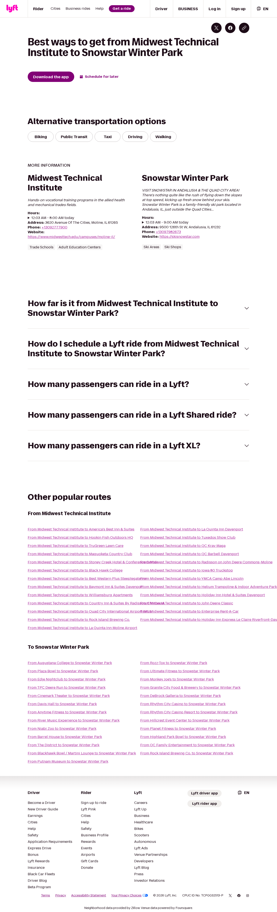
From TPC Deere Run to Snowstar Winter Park (66, 687)
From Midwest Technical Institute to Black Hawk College (75, 570)
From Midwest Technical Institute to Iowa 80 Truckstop (186, 570)
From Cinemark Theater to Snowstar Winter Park (69, 695)
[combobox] (262, 8)
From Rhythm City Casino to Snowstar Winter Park (182, 703)
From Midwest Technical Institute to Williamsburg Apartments (80, 595)
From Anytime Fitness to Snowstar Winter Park (67, 712)
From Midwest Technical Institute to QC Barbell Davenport (189, 553)
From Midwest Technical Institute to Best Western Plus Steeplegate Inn (87, 578)
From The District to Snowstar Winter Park (63, 745)
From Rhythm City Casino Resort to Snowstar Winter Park (188, 712)
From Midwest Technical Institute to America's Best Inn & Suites (81, 529)
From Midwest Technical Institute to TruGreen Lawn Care (75, 545)
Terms (45, 895)
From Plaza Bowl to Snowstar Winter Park (63, 671)
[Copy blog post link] (244, 28)
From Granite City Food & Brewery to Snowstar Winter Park (190, 687)
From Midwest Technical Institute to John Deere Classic (186, 603)
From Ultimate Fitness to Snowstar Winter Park (180, 671)
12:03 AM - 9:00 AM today (167, 222)
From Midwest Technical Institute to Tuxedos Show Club (187, 537)
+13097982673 (168, 231)
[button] (138, 308)
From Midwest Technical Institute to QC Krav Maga (182, 545)
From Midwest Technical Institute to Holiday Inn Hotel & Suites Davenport (202, 595)
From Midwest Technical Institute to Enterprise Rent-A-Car (189, 611)
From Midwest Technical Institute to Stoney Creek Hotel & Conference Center (93, 562)
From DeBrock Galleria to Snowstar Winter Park (180, 695)
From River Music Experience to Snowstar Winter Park (73, 720)
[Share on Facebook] (230, 28)
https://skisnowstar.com (179, 236)
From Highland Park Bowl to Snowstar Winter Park (183, 736)
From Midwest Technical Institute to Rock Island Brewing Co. (79, 619)
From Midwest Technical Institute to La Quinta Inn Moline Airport (82, 627)
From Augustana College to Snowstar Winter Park (70, 662)
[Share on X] (216, 28)
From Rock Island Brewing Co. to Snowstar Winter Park (186, 753)
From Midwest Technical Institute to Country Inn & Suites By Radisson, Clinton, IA (96, 603)
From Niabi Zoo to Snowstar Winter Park (62, 728)
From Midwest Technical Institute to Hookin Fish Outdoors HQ (80, 537)
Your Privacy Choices (126, 895)
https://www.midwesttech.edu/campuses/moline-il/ (71, 236)
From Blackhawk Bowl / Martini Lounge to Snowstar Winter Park (82, 753)
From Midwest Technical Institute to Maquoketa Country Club (80, 553)
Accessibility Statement (88, 895)
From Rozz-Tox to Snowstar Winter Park (173, 662)
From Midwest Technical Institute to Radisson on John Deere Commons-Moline (206, 562)
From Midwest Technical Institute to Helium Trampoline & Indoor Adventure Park (208, 586)
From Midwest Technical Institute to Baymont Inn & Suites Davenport (86, 586)
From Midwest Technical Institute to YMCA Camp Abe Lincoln (191, 578)
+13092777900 (54, 227)
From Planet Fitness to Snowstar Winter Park (178, 728)
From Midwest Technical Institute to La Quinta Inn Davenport (191, 529)
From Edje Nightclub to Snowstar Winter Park (66, 679)
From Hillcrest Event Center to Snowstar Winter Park (184, 720)
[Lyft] (12, 9)
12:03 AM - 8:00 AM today (52, 218)
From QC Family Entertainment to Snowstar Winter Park (187, 745)
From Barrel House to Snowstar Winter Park (65, 736)
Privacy (60, 895)
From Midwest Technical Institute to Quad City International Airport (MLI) (89, 611)
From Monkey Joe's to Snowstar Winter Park (177, 679)
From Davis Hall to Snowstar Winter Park (62, 703)
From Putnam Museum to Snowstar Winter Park (68, 761)
